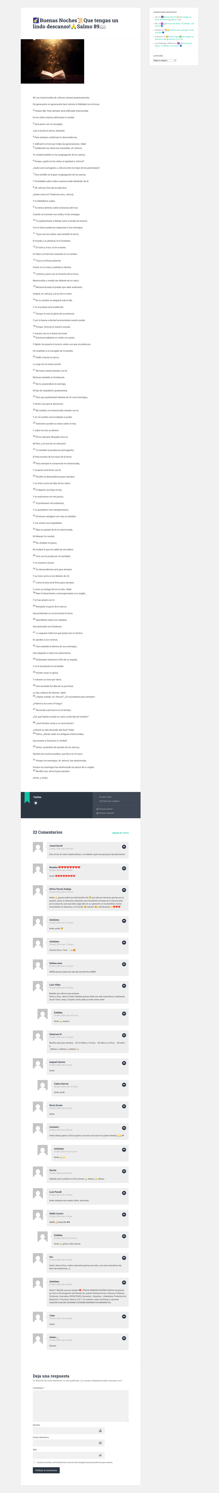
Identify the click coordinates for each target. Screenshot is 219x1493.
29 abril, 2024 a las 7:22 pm (60, 1216)
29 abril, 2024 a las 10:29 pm (66, 1087)
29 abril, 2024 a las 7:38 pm (60, 1195)
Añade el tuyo (120, 833)
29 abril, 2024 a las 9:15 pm (65, 1151)
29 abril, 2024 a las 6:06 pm (60, 1318)
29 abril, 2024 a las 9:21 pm (60, 1108)
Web (35, 1450)
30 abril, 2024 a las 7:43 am (60, 870)
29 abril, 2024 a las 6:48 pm (60, 1284)
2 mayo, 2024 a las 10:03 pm (61, 849)
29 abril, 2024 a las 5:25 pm (60, 1340)
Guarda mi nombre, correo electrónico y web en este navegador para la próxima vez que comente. (75, 1462)
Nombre (36, 1425)
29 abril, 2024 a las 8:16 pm (65, 1238)
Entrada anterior (106, 809)
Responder (124, 847)
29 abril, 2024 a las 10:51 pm (61, 966)
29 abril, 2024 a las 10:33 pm (61, 1037)
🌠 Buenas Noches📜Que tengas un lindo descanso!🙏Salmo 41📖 (173, 18)
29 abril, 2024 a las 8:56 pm (60, 1130)
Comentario (39, 1388)
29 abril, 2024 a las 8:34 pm (60, 1173)
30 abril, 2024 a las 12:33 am (61, 892)
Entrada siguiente (106, 813)
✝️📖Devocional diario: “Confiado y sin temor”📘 (173, 44)
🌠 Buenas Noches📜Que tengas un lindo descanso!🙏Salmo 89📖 (75, 23)
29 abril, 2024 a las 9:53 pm (60, 1065)
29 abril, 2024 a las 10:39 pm (61, 988)
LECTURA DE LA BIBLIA (109, 801)
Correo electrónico (41, 1437)
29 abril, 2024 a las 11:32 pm (61, 923)
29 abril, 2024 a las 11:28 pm (61, 944)
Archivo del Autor (35, 803)
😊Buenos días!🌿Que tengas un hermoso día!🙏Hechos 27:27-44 (174, 38)
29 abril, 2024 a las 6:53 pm (60, 1260)
